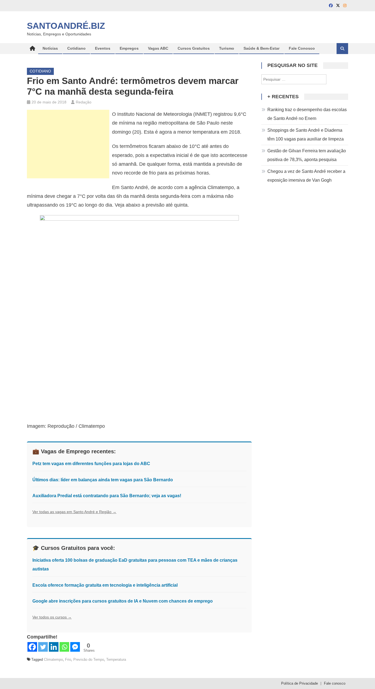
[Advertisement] (68, 144)
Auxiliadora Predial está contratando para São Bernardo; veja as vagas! (106, 495)
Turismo (226, 48)
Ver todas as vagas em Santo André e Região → (74, 512)
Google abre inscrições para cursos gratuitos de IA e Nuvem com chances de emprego (122, 601)
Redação (83, 102)
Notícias (50, 48)
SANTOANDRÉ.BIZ (66, 26)
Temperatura (116, 659)
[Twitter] (43, 647)
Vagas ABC (158, 48)
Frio (68, 659)
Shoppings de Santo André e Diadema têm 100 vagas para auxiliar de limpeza (305, 134)
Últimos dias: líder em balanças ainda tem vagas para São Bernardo (102, 479)
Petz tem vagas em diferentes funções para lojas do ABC (91, 463)
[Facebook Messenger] (75, 647)
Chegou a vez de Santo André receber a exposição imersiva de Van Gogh (306, 175)
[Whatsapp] (64, 647)
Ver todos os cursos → (52, 617)
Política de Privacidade (299, 683)
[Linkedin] (53, 647)
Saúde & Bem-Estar (261, 48)
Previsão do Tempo (88, 659)
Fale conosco (334, 683)
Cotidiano (76, 48)
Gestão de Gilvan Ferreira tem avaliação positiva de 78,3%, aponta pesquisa (306, 155)
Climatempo (53, 659)
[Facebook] (32, 647)
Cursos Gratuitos (194, 48)
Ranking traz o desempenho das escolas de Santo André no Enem (307, 114)
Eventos (102, 48)
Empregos (129, 48)
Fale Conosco (302, 48)
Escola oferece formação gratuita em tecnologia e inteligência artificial (105, 585)
